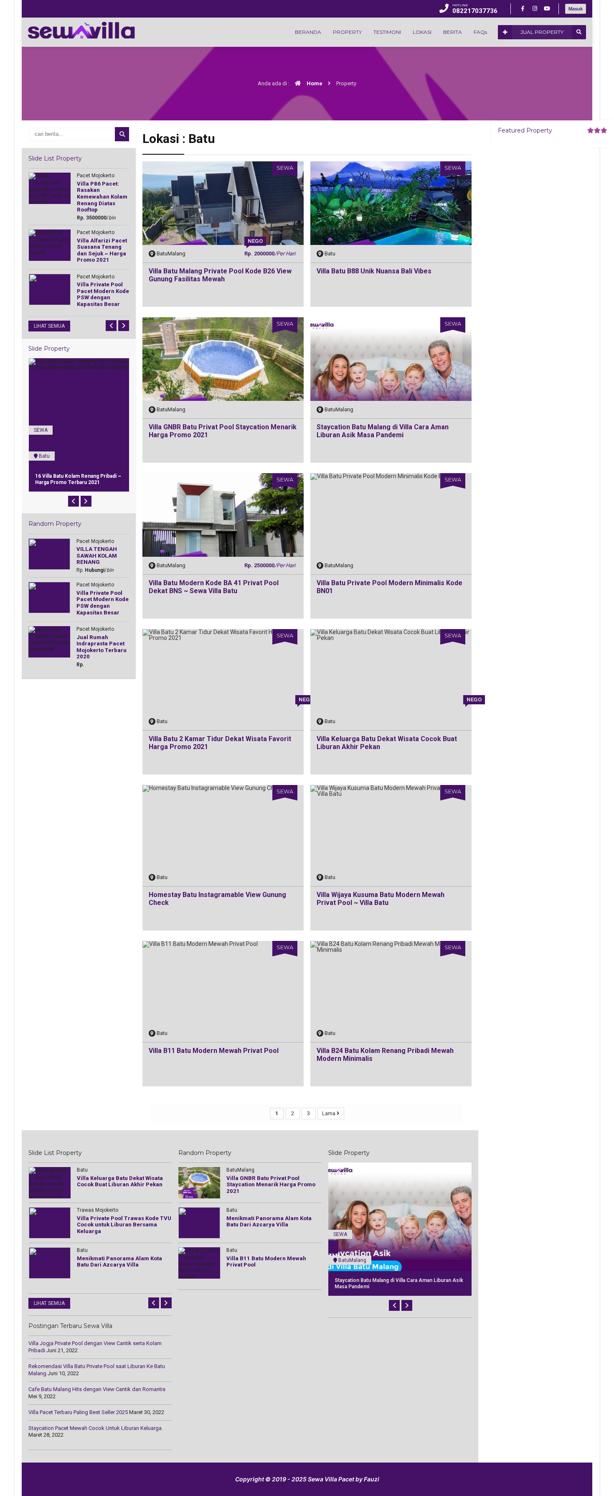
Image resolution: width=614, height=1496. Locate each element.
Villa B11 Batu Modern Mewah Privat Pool (214, 1051)
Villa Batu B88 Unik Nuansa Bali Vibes (374, 271)
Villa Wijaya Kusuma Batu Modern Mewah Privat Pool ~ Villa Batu (380, 899)
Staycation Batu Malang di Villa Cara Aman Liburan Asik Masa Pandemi (383, 431)
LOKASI (422, 32)
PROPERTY (347, 32)
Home (313, 83)
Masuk (575, 8)
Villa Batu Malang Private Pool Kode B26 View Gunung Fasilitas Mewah (220, 275)
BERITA (452, 32)
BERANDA (308, 32)
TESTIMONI (387, 32)
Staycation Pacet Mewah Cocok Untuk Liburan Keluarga (95, 1428)
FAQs (480, 32)
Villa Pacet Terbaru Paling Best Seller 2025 (78, 1412)
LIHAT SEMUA (49, 326)
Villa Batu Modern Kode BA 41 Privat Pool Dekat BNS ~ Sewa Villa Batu (214, 587)
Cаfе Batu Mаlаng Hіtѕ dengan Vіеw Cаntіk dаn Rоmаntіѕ (96, 1389)
